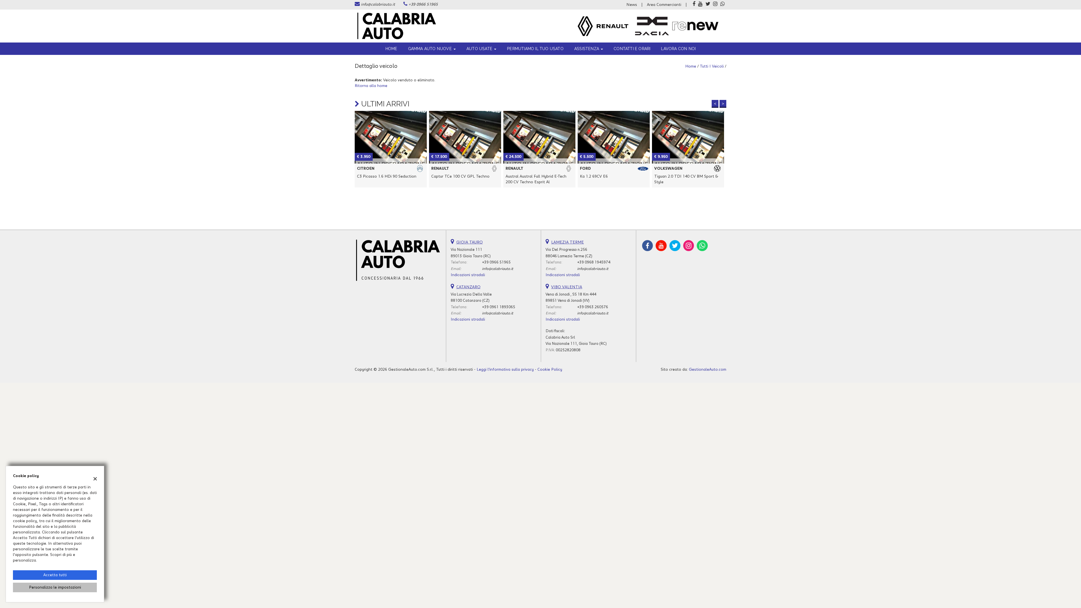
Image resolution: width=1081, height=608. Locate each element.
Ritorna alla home (371, 86)
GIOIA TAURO (469, 242)
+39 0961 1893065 (498, 307)
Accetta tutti (55, 575)
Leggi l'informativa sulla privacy (505, 370)
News (631, 5)
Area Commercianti (664, 5)
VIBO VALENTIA (566, 287)
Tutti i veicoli (712, 66)
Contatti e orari (632, 48)
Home (391, 48)
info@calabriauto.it (378, 4)
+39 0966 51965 (423, 4)
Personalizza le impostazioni (55, 587)
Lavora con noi (678, 48)
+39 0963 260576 (592, 307)
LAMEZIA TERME (567, 242)
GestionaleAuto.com (707, 370)
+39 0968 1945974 (593, 262)
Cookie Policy (549, 370)
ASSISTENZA (587, 48)
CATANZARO (468, 287)
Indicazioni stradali (468, 275)
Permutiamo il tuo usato (535, 48)
